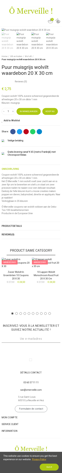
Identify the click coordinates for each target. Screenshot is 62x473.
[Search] (43, 21)
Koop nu (50, 111)
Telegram (39, 131)
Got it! (49, 467)
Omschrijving (10, 169)
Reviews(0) (8, 234)
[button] (57, 30)
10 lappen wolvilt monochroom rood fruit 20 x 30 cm (46, 275)
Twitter (19, 131)
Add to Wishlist (12, 120)
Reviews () (21, 82)
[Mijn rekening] (57, 21)
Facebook (13, 131)
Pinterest (26, 131)
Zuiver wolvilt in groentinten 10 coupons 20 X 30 (16, 275)
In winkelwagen (28, 111)
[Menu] (4, 20)
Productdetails (12, 226)
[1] (31, 349)
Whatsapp (32, 131)
